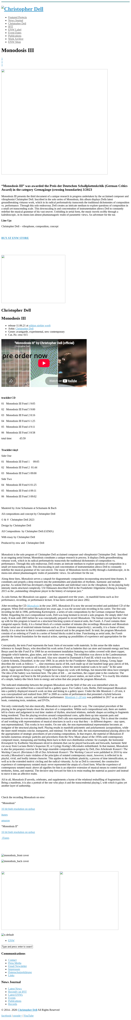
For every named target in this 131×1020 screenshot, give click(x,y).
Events (12, 997)
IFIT (10, 26)
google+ (17, 1015)
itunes (4, 814)
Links (11, 975)
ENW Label (14, 29)
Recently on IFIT (17, 991)
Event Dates (14, 32)
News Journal (15, 20)
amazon (5, 820)
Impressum (14, 969)
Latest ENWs (15, 994)
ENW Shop (14, 41)
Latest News (15, 988)
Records (12, 1004)
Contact (12, 960)
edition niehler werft (39, 325)
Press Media (14, 963)
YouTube (29, 1015)
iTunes (5, 837)
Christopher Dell (17, 23)
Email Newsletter (17, 966)
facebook (6, 1015)
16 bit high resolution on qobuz (18, 808)
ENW (11, 940)
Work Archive (15, 38)
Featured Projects (17, 17)
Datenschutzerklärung (20, 972)
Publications (14, 35)
